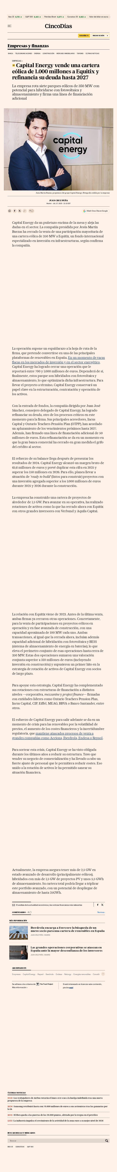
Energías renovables (82, 974)
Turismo (80, 53)
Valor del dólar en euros (98, 17)
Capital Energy (29, 974)
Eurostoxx (20, 1147)
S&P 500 (29, 17)
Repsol (40, 974)
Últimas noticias (92, 53)
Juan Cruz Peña (58, 200)
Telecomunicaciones (23, 53)
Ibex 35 (11, 17)
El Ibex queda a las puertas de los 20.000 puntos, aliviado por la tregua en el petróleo (56, 1115)
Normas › (101, 912)
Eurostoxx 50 (72, 17)
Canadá (96, 974)
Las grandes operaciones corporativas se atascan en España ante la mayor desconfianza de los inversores (66, 949)
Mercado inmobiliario (66, 53)
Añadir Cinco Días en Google (97, 211)
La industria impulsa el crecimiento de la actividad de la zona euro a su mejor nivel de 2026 (58, 1120)
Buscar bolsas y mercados (21, 1133)
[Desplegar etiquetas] (103, 974)
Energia (37, 53)
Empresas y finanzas (28, 46)
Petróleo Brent (50, 17)
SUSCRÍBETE (84, 36)
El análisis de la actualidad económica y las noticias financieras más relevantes (49, 905)
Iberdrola (50, 974)
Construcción (48, 53)
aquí (71, 987)
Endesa (59, 974)
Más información (19, 987)
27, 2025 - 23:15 (61, 203)
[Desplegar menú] (10, 26)
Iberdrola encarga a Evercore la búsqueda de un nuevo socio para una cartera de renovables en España (68, 929)
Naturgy (67, 974)
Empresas (16, 61)
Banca (10, 53)
